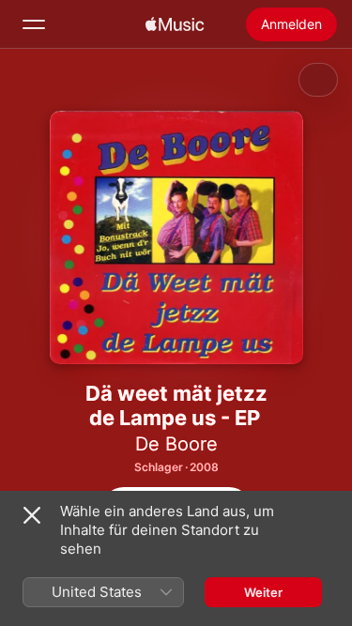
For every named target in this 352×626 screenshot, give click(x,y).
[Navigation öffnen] (33, 24)
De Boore (176, 444)
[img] (174, 24)
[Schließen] (31, 515)
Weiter (263, 592)
